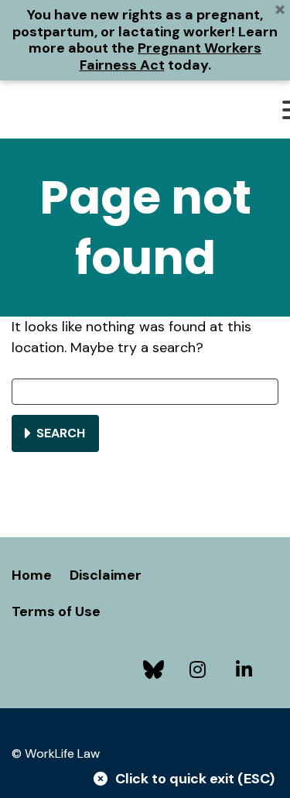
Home (32, 575)
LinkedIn (247, 669)
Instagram (201, 669)
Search (60, 433)
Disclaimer (106, 575)
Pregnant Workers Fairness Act (171, 56)
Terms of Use (56, 611)
